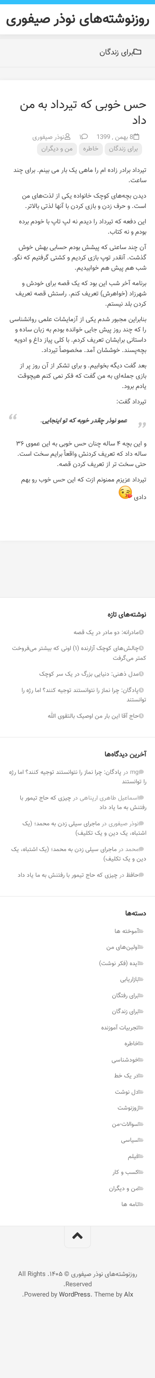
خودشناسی (125, 1060)
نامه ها (130, 1205)
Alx (128, 1295)
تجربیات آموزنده (120, 1028)
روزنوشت (128, 1108)
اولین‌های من (122, 947)
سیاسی (130, 1140)
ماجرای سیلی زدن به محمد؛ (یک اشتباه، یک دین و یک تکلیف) (84, 829)
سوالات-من (125, 1124)
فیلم (133, 1156)
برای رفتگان (125, 996)
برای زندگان (123, 149)
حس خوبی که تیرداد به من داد (83, 113)
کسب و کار (125, 1172)
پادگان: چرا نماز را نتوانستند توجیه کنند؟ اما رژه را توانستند (84, 695)
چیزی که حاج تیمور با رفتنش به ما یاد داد (68, 875)
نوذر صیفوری (48, 137)
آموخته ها (127, 931)
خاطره (91, 149)
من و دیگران (57, 149)
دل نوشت (127, 1092)
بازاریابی (129, 979)
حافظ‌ (132, 875)
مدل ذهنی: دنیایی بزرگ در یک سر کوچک (89, 674)
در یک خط (126, 1076)
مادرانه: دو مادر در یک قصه (106, 633)
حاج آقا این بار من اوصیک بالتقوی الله (93, 716)
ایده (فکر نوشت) (119, 964)
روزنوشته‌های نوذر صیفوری (77, 19)
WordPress (74, 1295)
